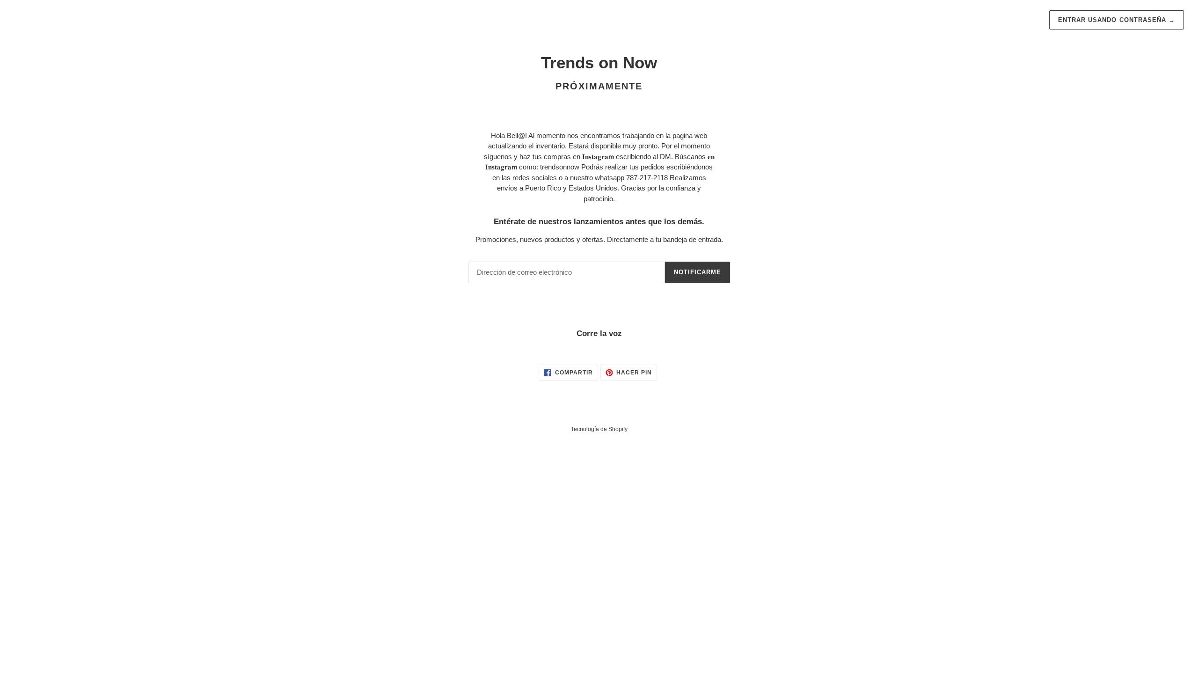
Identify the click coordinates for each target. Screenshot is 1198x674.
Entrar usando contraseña (1116, 19)
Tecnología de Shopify (599, 429)
